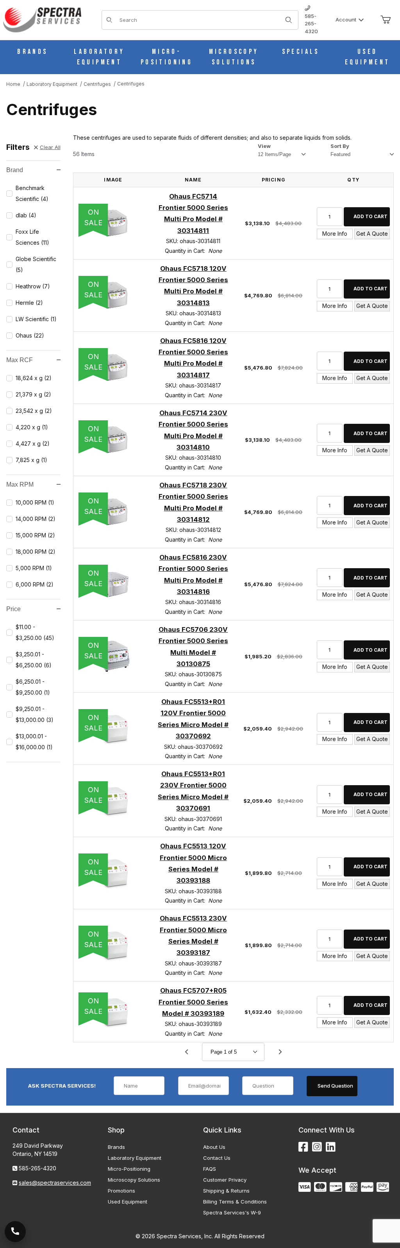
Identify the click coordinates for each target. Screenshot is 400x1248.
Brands (116, 1147)
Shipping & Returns (226, 1191)
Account (346, 19)
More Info (334, 233)
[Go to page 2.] (280, 1051)
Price (13, 609)
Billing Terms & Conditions (235, 1201)
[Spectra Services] (42, 19)
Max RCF (19, 360)
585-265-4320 (311, 23)
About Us (214, 1147)
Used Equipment (127, 1201)
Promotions (121, 1191)
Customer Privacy (224, 1180)
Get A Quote (372, 233)
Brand (14, 170)
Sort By (339, 146)
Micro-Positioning (129, 1169)
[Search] (288, 20)
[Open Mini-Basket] (385, 20)
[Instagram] (317, 1147)
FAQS (209, 1169)
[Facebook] (303, 1147)
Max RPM (20, 484)
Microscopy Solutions (134, 1180)
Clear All (50, 147)
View (264, 146)
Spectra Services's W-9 (232, 1212)
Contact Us (216, 1158)
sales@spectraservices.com (55, 1182)
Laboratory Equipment (134, 1158)
